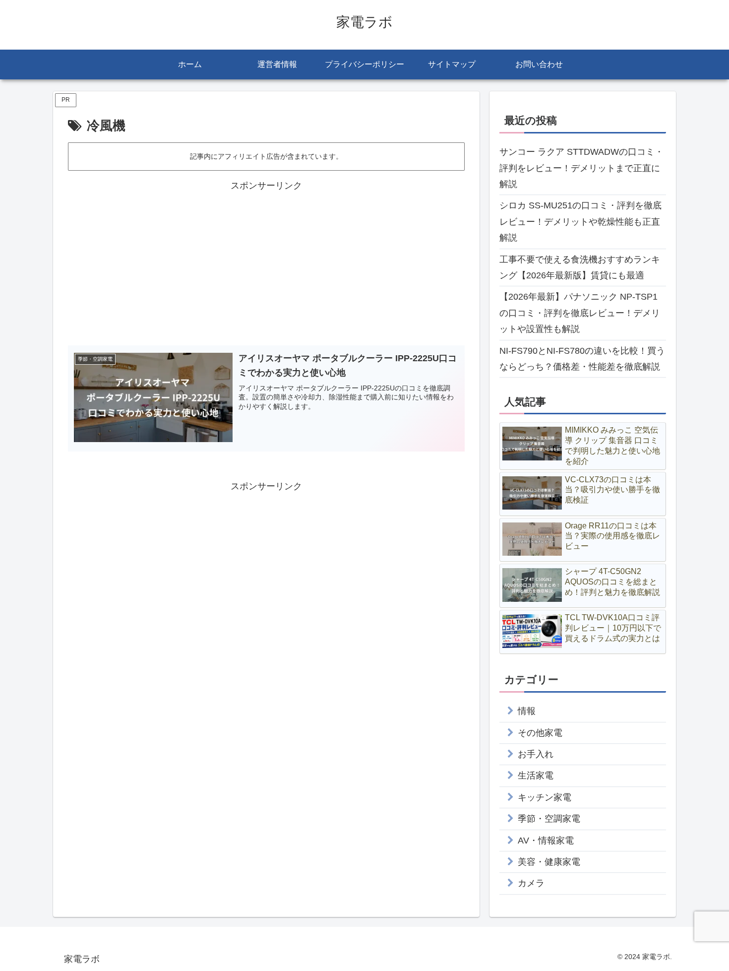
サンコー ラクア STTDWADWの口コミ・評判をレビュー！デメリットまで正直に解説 (581, 168)
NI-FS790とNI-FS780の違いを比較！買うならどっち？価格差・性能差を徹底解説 (582, 359)
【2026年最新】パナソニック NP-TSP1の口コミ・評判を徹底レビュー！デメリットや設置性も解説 (579, 313)
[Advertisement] (266, 263)
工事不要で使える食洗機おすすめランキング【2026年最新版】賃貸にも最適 (579, 267)
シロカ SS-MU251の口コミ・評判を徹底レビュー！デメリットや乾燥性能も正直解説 (580, 221)
